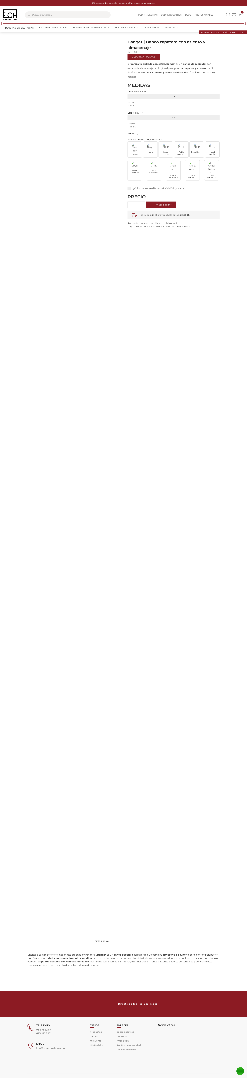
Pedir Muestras (148, 15)
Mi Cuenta (95, 1040)
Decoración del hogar (19, 28)
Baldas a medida (125, 27)
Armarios (150, 27)
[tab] (123, 948)
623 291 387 (43, 1033)
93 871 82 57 (43, 1029)
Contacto (122, 1036)
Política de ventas (127, 1049)
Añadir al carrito (164, 205)
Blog (188, 15)
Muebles (170, 27)
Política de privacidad (129, 1045)
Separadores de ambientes (89, 27)
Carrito (93, 1036)
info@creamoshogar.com (51, 1048)
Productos (96, 1032)
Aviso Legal (123, 1040)
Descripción (102, 941)
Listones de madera (51, 27)
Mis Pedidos (96, 1045)
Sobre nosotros (171, 15)
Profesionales (204, 15)
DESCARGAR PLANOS (144, 56)
